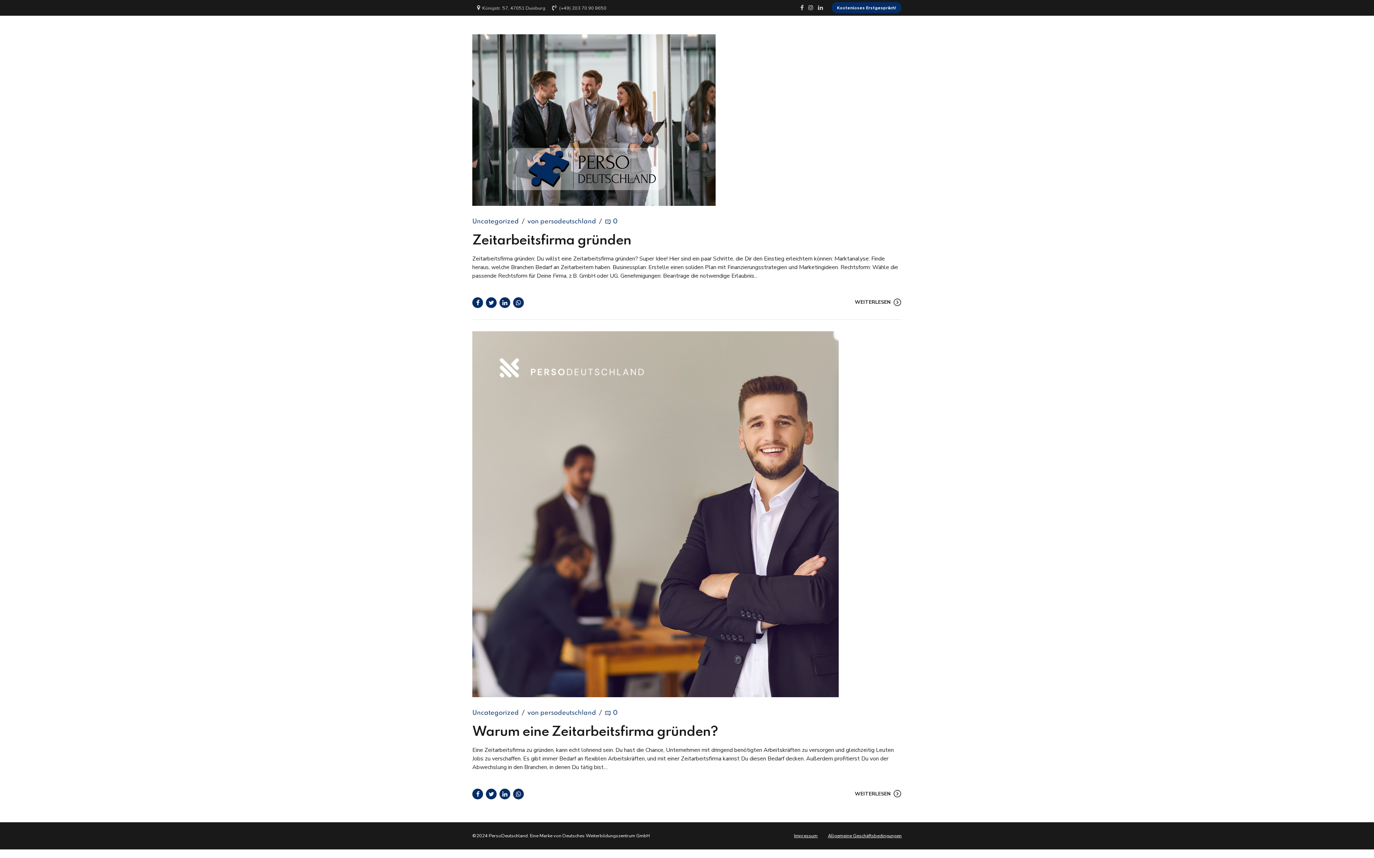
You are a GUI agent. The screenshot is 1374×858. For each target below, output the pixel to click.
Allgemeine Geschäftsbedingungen (865, 836)
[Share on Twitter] (491, 302)
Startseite (646, 30)
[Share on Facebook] (477, 302)
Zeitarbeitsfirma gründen (551, 241)
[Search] (899, 30)
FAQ (878, 30)
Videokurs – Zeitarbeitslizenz (764, 30)
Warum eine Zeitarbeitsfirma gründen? (595, 732)
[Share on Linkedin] (505, 302)
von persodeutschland (561, 221)
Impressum (806, 836)
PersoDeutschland (519, 30)
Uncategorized (495, 221)
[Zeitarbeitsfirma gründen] (687, 120)
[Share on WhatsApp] (518, 302)
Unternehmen (694, 30)
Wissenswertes (836, 30)
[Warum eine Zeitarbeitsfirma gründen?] (687, 514)
